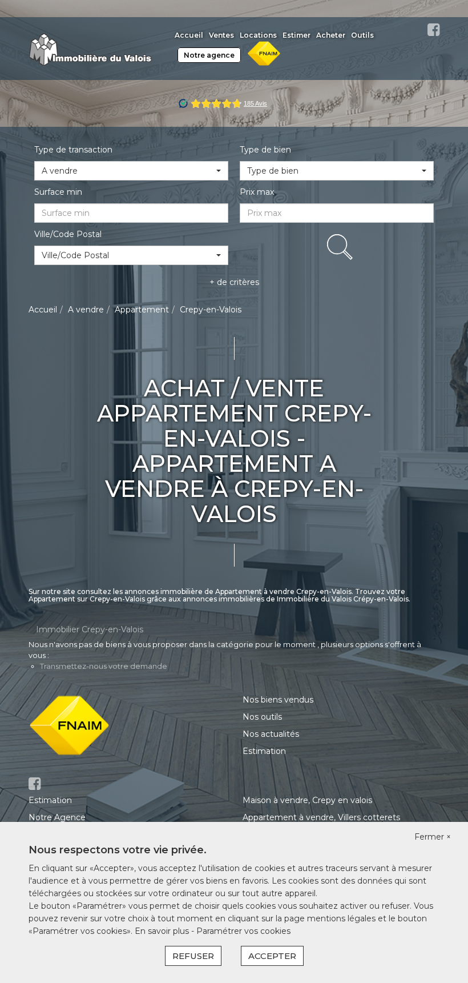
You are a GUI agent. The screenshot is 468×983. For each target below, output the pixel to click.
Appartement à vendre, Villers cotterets (321, 817)
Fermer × (432, 837)
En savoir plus (163, 931)
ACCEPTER (272, 955)
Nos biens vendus (278, 700)
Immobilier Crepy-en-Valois (89, 629)
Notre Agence (57, 817)
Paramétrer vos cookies (243, 931)
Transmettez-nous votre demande (103, 666)
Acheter (330, 35)
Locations (258, 35)
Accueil (189, 35)
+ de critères (234, 282)
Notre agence (209, 55)
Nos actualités (271, 734)
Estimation (264, 751)
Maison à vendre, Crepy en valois (307, 800)
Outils (362, 35)
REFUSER (193, 955)
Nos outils (262, 717)
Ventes (221, 35)
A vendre (86, 309)
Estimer (296, 35)
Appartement (142, 309)
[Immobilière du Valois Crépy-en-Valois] (90, 48)
